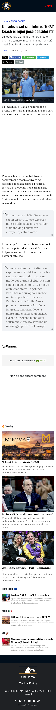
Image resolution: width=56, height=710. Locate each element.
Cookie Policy (28, 683)
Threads (9, 62)
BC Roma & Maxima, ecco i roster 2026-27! (30, 617)
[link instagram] (24, 701)
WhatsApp (30, 57)
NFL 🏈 (5, 633)
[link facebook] (20, 701)
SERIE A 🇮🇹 (7, 611)
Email (21, 62)
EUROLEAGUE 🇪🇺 (9, 589)
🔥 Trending (7, 426)
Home (5, 21)
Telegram (44, 57)
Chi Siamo (28, 677)
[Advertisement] (28, 146)
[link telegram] (34, 701)
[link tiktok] (38, 701)
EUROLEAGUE (18, 21)
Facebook (16, 57)
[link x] (15, 701)
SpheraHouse (33, 705)
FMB (4, 50)
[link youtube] (29, 701)
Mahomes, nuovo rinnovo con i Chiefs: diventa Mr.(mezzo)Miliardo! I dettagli (32, 641)
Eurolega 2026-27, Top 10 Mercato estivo (30, 595)
